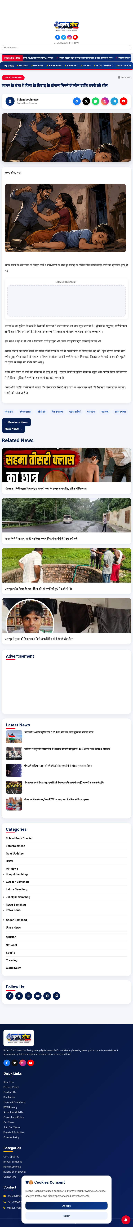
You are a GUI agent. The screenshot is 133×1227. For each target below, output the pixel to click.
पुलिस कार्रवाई (75, 411)
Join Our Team (11, 1127)
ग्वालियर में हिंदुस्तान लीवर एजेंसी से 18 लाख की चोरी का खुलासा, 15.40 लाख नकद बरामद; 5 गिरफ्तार (67, 749)
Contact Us (9, 1092)
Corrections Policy (13, 1117)
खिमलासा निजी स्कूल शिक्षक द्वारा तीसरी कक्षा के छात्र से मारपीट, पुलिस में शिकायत (46, 488)
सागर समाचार (120, 411)
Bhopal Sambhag (17, 874)
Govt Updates (15, 853)
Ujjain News (13, 927)
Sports (86, 66)
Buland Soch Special (19, 838)
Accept (66, 1205)
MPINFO (11, 937)
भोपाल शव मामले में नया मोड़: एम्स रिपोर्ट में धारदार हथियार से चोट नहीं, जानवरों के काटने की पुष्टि (64, 782)
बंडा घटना (91, 411)
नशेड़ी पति (41, 411)
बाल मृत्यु (104, 411)
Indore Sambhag (16, 889)
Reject (66, 1215)
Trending (72, 66)
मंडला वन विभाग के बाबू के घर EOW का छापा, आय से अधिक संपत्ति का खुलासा (56, 799)
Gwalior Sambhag (17, 881)
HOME (11, 66)
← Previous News (16, 422)
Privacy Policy (11, 1087)
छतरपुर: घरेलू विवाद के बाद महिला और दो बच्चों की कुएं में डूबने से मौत (38, 588)
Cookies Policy (11, 1137)
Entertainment (104, 66)
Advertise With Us (13, 1112)
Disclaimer (9, 1097)
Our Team (9, 1122)
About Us (8, 1082)
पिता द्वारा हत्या (57, 411)
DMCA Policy (10, 1107)
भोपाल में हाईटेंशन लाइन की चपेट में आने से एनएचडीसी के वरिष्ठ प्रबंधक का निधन (64, 58)
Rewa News (13, 910)
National (38, 66)
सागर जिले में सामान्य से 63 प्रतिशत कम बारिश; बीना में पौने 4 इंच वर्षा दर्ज (41, 538)
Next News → (13, 428)
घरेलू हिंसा (9, 411)
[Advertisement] (17, 10)
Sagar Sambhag (13, 78)
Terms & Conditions (14, 1102)
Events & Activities (13, 1132)
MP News (23, 66)
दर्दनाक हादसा (25, 411)
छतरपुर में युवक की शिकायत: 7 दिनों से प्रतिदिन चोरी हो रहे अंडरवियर (39, 638)
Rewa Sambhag (16, 904)
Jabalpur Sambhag (18, 897)
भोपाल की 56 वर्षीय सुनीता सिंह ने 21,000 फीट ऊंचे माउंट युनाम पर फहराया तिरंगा (58, 732)
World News (55, 66)
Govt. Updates (11, 1156)
